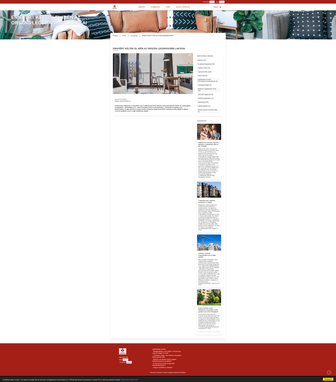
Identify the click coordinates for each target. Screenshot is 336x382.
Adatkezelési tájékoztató (129, 379)
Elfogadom (328, 379)
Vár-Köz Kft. (124, 357)
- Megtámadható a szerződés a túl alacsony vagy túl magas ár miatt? (166, 352)
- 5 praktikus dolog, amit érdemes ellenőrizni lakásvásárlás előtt (166, 356)
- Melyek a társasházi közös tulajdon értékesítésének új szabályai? (164, 360)
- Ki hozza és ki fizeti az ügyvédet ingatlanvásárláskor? (163, 364)
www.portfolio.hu (125, 101)
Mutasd (212, 2)
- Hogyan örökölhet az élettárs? (162, 367)
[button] (141, 7)
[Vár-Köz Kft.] (114, 7)
